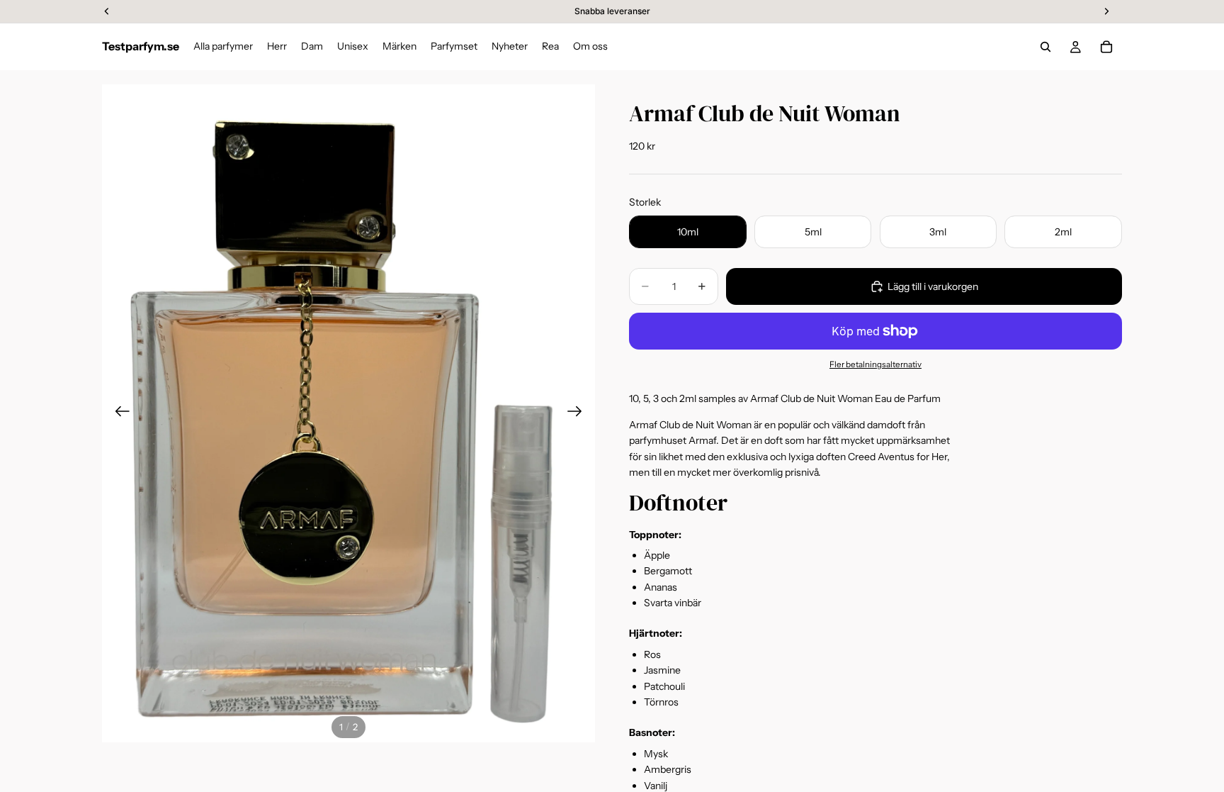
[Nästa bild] (579, 413)
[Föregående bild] (118, 413)
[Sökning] (1045, 46)
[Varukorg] (1106, 46)
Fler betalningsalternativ (875, 364)
